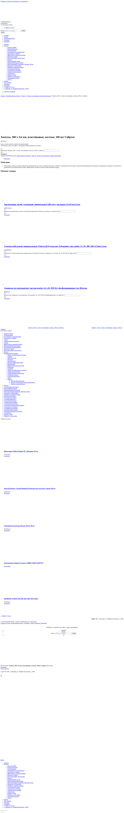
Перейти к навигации (7, 1)
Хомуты (23, 96)
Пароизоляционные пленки (15, 62)
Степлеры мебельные (13, 376)
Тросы (9, 378)
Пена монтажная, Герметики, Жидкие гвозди (20, 64)
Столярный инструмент (11, 408)
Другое (9, 79)
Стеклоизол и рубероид (14, 70)
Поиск (23, 30)
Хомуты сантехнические (18, 384)
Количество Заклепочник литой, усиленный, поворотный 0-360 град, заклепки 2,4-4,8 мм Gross (31, 211)
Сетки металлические (13, 69)
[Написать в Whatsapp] (62, 676)
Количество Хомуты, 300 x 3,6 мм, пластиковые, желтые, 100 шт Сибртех (22, 150)
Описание (7, 158)
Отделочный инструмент (11, 387)
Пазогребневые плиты (13, 61)
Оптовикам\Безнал (9, 38)
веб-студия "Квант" (72, 627)
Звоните (63, 630)
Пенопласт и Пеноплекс (14, 66)
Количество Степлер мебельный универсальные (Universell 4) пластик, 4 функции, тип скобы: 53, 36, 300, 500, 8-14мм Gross (40, 253)
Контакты (7, 41)
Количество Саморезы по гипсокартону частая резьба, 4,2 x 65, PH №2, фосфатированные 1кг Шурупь (33, 295)
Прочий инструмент (10, 396)
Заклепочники (11, 361)
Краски (9, 59)
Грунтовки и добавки (13, 53)
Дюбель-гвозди (11, 358)
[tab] (63, 158)
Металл (6, 385)
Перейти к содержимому (21, 1)
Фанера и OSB (11, 75)
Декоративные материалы (11, 341)
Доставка (6, 40)
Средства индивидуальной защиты (14, 405)
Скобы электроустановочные (15, 373)
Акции (6, 37)
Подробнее (7, 566)
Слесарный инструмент (11, 404)
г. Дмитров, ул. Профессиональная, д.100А (16, 88)
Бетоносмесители (12, 49)
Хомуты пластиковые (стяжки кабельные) (39, 96)
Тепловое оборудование (14, 72)
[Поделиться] (3, 810)
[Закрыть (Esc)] (1, 810)
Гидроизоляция (11, 50)
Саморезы (10, 368)
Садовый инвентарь (10, 399)
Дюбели (9, 356)
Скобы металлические (13, 371)
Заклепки (10, 359)
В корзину (3, 154)
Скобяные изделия (12, 375)
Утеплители (10, 73)
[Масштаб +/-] (6, 810)
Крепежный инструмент (13, 96)
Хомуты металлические (17, 381)
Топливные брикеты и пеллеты (13, 411)
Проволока (10, 367)
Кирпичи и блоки (12, 56)
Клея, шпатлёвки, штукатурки (16, 58)
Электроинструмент (13, 78)
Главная (6, 35)
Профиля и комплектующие (15, 67)
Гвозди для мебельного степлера (16, 355)
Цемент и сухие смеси (13, 76)
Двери (6, 339)
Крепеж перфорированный (15, 362)
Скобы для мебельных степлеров (16, 370)
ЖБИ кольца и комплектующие (16, 55)
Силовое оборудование (10, 402)
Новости (37, 623)
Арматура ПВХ (11, 47)
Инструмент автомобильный (12, 347)
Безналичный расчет (17, 623)
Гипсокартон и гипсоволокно (15, 52)
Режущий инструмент (10, 397)
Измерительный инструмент (12, 346)
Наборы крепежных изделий (15, 365)
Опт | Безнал (7, 82)
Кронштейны (11, 364)
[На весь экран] (4, 810)
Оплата (8, 623)
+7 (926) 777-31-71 (9, 27)
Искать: (3, 30)
